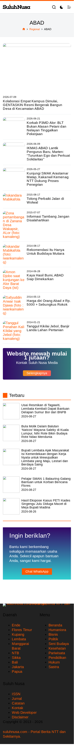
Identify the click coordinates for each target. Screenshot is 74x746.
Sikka (16, 658)
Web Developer (24, 712)
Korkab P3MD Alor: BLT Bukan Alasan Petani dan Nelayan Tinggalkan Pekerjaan (46, 128)
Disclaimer (20, 717)
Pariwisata (57, 653)
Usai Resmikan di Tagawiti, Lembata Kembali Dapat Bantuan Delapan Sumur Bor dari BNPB (45, 408)
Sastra (54, 667)
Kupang (18, 634)
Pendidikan (57, 658)
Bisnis (53, 634)
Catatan (18, 703)
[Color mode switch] (61, 7)
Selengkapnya (37, 373)
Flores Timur (22, 630)
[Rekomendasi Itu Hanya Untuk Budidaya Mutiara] (14, 254)
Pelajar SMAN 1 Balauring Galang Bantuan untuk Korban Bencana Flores (46, 482)
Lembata (19, 639)
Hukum (54, 662)
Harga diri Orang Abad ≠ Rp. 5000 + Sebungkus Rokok (49, 302)
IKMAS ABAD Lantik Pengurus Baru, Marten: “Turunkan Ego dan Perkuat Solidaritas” (48, 153)
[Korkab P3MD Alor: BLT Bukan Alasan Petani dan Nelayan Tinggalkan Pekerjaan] (14, 127)
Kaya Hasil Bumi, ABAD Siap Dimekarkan (45, 277)
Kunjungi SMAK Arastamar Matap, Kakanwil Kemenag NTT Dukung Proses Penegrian (47, 178)
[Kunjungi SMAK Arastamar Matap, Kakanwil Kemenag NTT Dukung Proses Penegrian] (14, 177)
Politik (53, 639)
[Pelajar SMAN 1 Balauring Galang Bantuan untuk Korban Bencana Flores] (11, 484)
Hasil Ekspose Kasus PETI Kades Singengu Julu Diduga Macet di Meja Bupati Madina (45, 504)
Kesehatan (57, 648)
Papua (17, 671)
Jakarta (18, 667)
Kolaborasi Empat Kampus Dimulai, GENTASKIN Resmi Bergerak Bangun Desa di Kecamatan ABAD (32, 104)
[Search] (54, 7)
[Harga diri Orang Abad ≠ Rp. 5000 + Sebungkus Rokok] (14, 305)
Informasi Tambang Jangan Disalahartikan (48, 218)
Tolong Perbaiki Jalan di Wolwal (45, 200)
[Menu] (69, 7)
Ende (16, 625)
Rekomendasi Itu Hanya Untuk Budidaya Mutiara (45, 251)
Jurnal (17, 699)
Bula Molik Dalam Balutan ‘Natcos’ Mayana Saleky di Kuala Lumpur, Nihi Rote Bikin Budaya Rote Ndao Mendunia (45, 432)
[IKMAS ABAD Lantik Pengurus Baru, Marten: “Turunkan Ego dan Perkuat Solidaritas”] (14, 152)
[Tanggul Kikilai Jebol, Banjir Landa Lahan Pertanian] (14, 331)
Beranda (55, 625)
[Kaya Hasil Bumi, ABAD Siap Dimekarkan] (14, 280)
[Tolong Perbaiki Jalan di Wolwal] (14, 199)
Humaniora (57, 630)
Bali (15, 662)
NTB (15, 653)
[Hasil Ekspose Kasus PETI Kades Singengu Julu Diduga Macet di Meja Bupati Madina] (11, 506)
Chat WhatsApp (36, 571)
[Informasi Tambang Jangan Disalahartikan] (14, 225)
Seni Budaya (59, 644)
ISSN (16, 694)
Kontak (17, 708)
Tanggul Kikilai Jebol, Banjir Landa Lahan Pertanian (48, 328)
